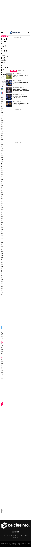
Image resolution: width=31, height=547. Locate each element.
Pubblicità (16, 537)
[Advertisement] (15, 15)
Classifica (16, 535)
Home (3, 535)
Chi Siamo (9, 535)
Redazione (4, 86)
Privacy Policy (25, 535)
